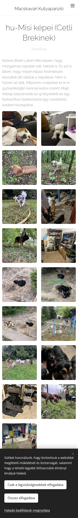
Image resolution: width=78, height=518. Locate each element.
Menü (72, 5)
